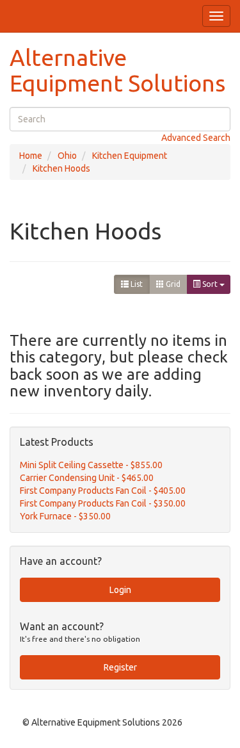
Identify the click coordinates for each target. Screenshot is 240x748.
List (136, 284)
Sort (210, 284)
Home (30, 155)
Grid (172, 284)
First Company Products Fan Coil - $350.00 (103, 503)
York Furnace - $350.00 (65, 516)
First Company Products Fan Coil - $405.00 (103, 490)
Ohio (67, 155)
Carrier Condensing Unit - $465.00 (87, 478)
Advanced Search (195, 138)
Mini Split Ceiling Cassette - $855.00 (91, 465)
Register (120, 667)
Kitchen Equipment (129, 155)
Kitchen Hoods (61, 168)
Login (120, 590)
